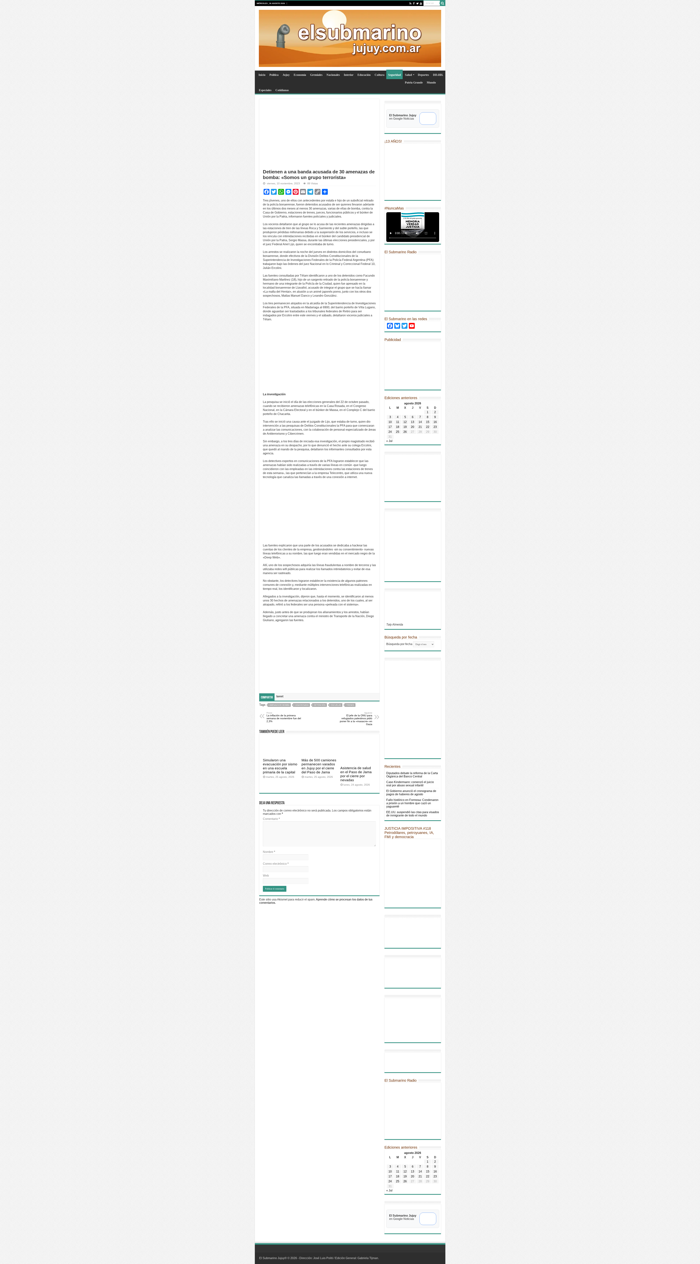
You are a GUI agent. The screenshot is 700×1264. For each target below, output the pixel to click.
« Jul (389, 440)
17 (390, 426)
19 (405, 426)
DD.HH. (438, 74)
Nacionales (333, 74)
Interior (348, 74)
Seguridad (394, 74)
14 (420, 422)
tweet (279, 696)
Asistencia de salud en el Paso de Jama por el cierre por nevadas (356, 774)
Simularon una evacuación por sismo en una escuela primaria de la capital (280, 766)
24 (390, 431)
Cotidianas (282, 90)
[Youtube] (420, 3)
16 (435, 422)
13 (412, 422)
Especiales (265, 90)
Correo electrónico (276, 863)
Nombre (269, 851)
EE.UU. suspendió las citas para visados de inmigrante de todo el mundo (412, 814)
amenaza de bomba (279, 705)
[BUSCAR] (442, 3)
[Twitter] (417, 3)
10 (390, 422)
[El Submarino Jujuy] (350, 37)
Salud (408, 74)
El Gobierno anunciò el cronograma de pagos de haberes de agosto (411, 792)
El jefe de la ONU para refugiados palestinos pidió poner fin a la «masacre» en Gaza (356, 719)
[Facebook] (414, 3)
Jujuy (286, 74)
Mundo (431, 82)
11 (397, 422)
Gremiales (316, 74)
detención (320, 705)
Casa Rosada (302, 705)
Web (266, 875)
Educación (364, 74)
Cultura (379, 74)
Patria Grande (414, 82)
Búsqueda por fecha (399, 644)
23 (435, 426)
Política (274, 74)
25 (397, 431)
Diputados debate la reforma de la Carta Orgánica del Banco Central (412, 775)
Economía (300, 74)
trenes (350, 705)
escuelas (336, 705)
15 (427, 422)
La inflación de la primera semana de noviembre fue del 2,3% (284, 717)
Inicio (261, 74)
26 (405, 431)
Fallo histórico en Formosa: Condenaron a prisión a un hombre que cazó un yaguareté (412, 803)
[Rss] (410, 3)
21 (420, 426)
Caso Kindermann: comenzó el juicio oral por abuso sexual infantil (410, 783)
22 (427, 426)
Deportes (423, 74)
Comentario (271, 818)
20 (412, 426)
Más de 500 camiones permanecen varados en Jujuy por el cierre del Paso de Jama (319, 766)
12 (405, 422)
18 (397, 426)
